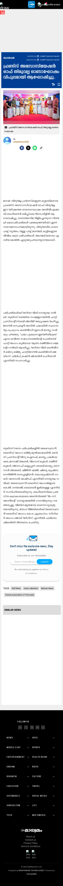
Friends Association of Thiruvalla (19, 595)
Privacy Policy (30, 843)
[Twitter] (28, 147)
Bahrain (9, 58)
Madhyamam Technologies (31, 870)
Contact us (30, 840)
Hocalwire (32, 874)
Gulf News (16, 588)
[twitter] (26, 727)
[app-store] (34, 854)
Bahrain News (47, 588)
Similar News (12, 609)
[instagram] (32, 727)
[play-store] (28, 854)
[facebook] (21, 147)
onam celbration (31, 588)
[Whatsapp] (34, 147)
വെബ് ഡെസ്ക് (21, 141)
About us (30, 836)
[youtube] (37, 727)
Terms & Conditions (30, 846)
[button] (4, 4)
